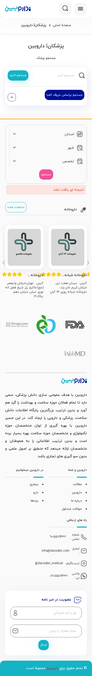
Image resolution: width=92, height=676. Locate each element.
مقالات (77, 484)
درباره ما (76, 501)
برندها (34, 501)
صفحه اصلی (62, 25)
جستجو (46, 174)
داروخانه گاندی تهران (34, 275)
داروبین (77, 492)
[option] (68, 262)
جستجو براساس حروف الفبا (65, 95)
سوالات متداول (72, 509)
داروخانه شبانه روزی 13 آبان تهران (75, 275)
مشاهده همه (16, 207)
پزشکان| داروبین (33, 25)
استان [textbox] (69, 134)
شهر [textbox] (70, 147)
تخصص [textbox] (68, 161)
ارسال (43, 645)
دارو (35, 492)
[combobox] (43, 134)
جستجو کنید (18, 75)
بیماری (34, 484)
